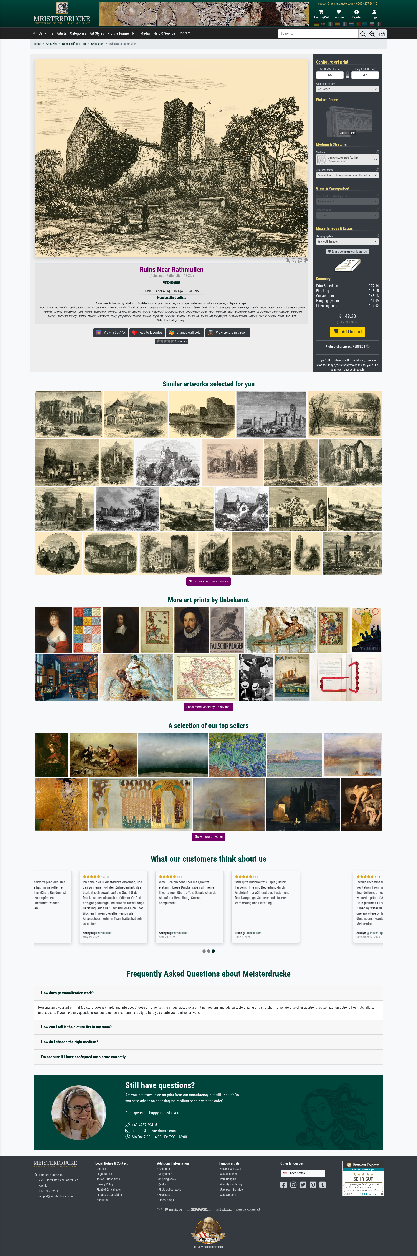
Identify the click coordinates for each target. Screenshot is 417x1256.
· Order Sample (166, 1200)
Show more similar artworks (208, 581)
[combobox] (347, 89)
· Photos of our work (169, 1189)
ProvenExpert (85, 933)
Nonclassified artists (74, 44)
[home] (33, 33)
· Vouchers (163, 1195)
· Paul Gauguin (227, 1179)
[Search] (362, 33)
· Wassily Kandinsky (230, 1184)
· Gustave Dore (227, 1195)
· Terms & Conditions (107, 1179)
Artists (61, 33)
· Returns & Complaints (108, 1195)
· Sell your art (164, 1174)
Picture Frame (118, 33)
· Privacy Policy (104, 1184)
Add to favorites (149, 332)
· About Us (101, 1200)
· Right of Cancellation (108, 1189)
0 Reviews (180, 341)
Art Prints (46, 33)
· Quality (162, 1184)
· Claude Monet (228, 1174)
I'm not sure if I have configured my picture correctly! (84, 1056)
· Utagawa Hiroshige (231, 1189)
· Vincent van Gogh (230, 1169)
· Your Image (164, 1169)
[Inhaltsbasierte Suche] (372, 33)
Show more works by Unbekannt (208, 707)
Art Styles (97, 33)
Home (37, 44)
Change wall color (188, 332)
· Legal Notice (103, 1174)
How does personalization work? (67, 992)
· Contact (100, 1169)
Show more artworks (208, 837)
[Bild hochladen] (382, 33)
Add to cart (350, 331)
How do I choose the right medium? (69, 1041)
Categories (78, 33)
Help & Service (164, 33)
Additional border (325, 83)
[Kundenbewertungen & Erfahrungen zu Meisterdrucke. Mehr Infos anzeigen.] (363, 1178)
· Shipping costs (166, 1179)
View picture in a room (230, 332)
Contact (184, 33)
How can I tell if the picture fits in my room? (76, 1026)
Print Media (141, 33)
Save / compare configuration (349, 251)
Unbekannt (97, 44)
